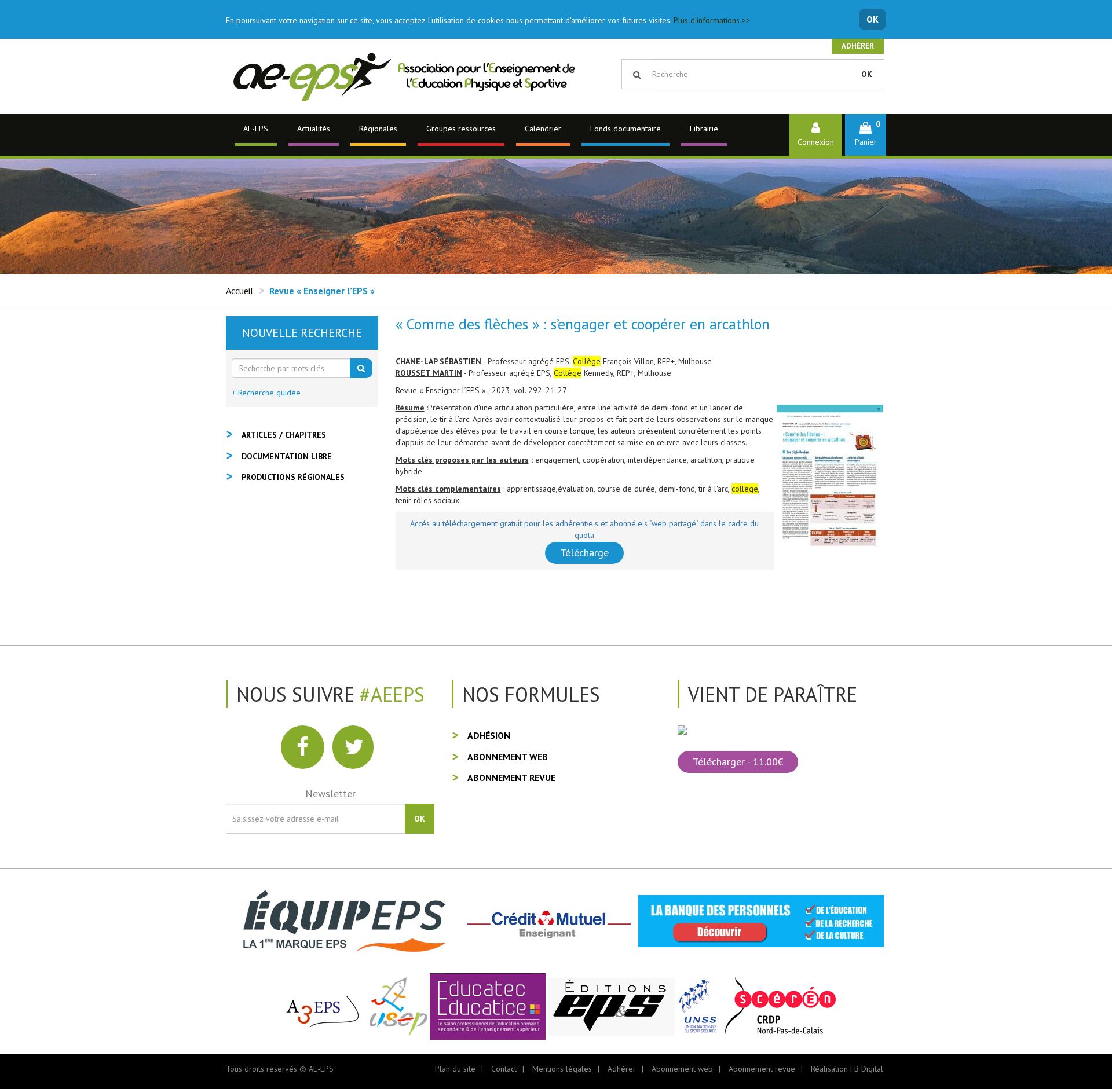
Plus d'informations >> (712, 20)
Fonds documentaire (625, 128)
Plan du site (455, 1069)
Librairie (704, 128)
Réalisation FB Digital (847, 1069)
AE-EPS (255, 128)
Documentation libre (287, 456)
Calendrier (543, 128)
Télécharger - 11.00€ (738, 761)
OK (872, 19)
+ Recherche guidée (266, 392)
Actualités (313, 128)
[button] (865, 134)
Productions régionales (293, 477)
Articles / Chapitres (284, 435)
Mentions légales (562, 1069)
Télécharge (584, 552)
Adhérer (858, 46)
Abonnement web (507, 756)
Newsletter (330, 793)
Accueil (239, 290)
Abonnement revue (511, 777)
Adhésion (488, 735)
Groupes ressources (461, 128)
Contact (504, 1069)
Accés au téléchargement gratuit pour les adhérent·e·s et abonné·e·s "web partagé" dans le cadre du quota (584, 529)
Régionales (378, 128)
